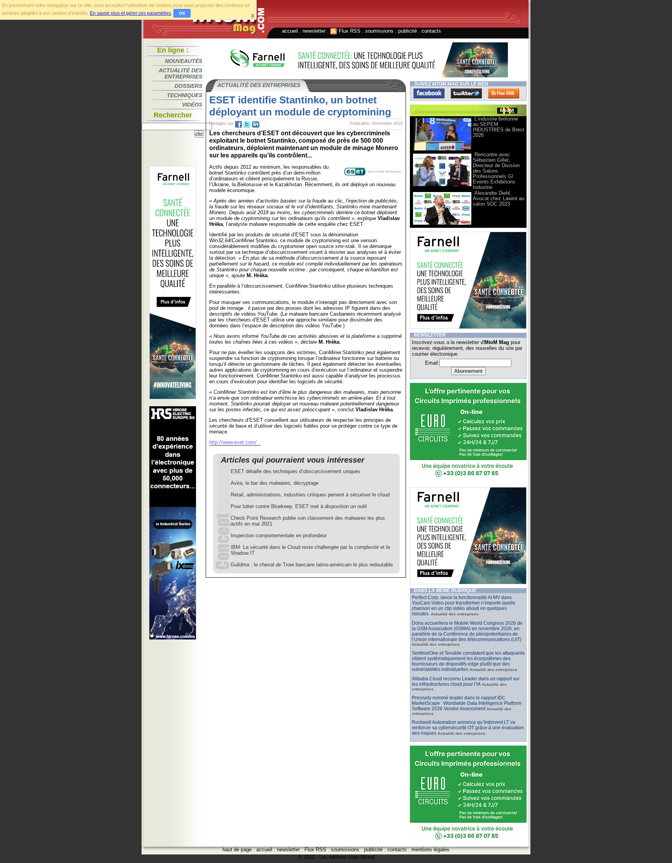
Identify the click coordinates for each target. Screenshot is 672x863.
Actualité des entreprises (180, 73)
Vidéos (192, 104)
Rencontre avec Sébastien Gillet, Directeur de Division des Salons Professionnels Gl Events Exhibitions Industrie (496, 171)
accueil (290, 31)
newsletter (314, 31)
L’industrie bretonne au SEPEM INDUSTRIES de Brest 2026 (498, 127)
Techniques (184, 95)
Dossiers (188, 86)
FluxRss (503, 93)
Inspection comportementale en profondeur (279, 535)
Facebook (428, 93)
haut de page (237, 850)
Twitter (466, 93)
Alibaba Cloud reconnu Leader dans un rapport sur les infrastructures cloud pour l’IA (466, 681)
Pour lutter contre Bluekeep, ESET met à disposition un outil (299, 506)
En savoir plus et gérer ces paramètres (130, 13)
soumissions (379, 31)
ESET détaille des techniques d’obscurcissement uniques (295, 471)
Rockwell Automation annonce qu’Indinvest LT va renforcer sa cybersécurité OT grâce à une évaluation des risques (468, 728)
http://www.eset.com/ (233, 442)
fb (238, 124)
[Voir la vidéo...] (442, 150)
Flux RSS (348, 31)
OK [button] (182, 13)
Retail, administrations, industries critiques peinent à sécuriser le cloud (310, 495)
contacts (431, 31)
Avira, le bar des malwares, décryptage (274, 483)
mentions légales (430, 850)
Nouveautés (183, 61)
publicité (407, 31)
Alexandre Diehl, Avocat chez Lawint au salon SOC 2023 (498, 198)
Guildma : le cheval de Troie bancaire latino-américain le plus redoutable (312, 565)
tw (247, 124)
